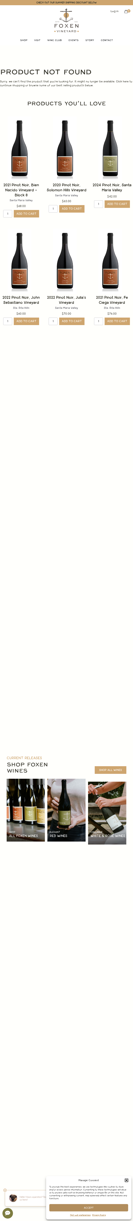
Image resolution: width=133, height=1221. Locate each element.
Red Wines (58, 836)
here (126, 81)
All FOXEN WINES (23, 836)
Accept (89, 1207)
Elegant (55, 832)
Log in (115, 11)
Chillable (97, 832)
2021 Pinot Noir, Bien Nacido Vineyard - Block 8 (21, 190)
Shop (12, 832)
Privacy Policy (99, 1215)
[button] (126, 1180)
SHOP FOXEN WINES (27, 767)
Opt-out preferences (80, 1215)
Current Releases (24, 758)
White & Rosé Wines (108, 836)
